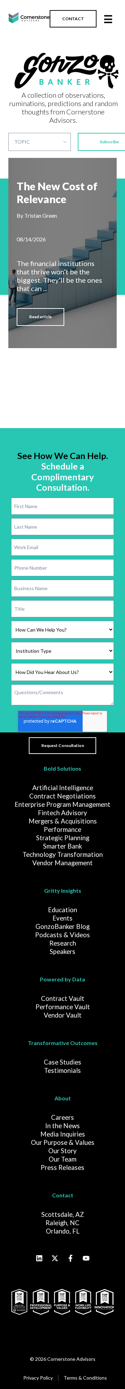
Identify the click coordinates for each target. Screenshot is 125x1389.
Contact (62, 1195)
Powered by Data (62, 979)
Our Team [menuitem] (62, 1159)
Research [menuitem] (62, 943)
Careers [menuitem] (62, 1117)
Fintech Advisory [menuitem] (62, 813)
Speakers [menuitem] (62, 951)
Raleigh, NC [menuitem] (62, 1223)
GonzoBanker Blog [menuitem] (62, 926)
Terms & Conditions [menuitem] (85, 1378)
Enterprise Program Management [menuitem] (62, 804)
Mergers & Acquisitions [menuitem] (62, 821)
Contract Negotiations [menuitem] (62, 796)
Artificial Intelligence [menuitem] (62, 788)
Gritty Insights (62, 890)
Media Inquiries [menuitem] (62, 1134)
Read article (40, 316)
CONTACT (73, 18)
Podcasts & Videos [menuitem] (62, 935)
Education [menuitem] (62, 910)
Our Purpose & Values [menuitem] (62, 1142)
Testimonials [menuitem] (62, 1070)
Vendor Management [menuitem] (62, 863)
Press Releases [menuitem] (62, 1167)
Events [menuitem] (62, 918)
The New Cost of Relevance (57, 193)
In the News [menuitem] (62, 1126)
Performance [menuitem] (62, 829)
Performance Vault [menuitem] (62, 1007)
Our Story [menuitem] (62, 1151)
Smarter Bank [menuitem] (62, 846)
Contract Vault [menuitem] (62, 998)
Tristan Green (40, 215)
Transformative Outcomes (63, 1042)
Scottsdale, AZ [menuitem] (62, 1214)
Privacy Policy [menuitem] (38, 1378)
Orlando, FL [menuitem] (63, 1231)
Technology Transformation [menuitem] (63, 854)
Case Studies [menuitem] (62, 1062)
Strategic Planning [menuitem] (62, 838)
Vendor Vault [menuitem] (63, 1015)
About (63, 1098)
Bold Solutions (62, 768)
